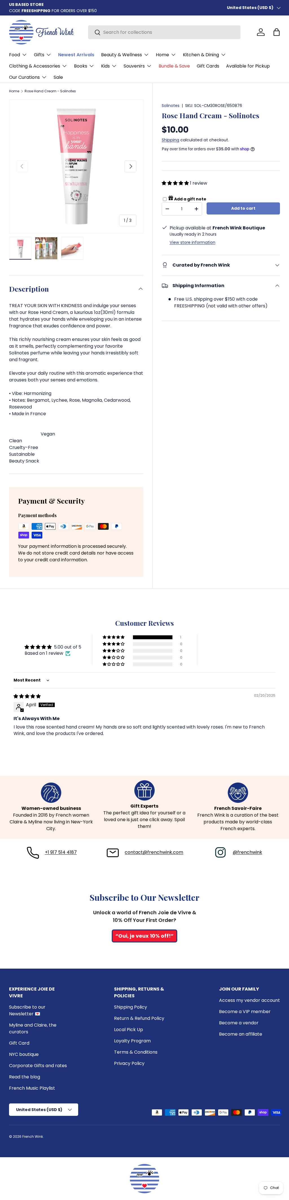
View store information (192, 242)
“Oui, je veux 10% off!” (144, 935)
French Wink (32, 1136)
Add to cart (243, 208)
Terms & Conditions (135, 1052)
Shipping (170, 140)
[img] (27, 696)
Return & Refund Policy (139, 1018)
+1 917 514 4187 (61, 852)
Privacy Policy (129, 1063)
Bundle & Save (174, 66)
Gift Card (19, 1043)
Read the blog (24, 1077)
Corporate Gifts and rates (38, 1065)
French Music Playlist (32, 1088)
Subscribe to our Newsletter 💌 (27, 1010)
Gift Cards (208, 66)
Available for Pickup (248, 66)
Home (14, 91)
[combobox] (164, 32)
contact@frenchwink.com (154, 852)
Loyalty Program (132, 1041)
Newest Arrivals (76, 55)
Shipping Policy (130, 1007)
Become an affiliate (240, 1034)
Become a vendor (239, 1023)
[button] (276, 32)
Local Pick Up (128, 1029)
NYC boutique (24, 1054)
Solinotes (170, 105)
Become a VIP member (245, 1011)
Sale (58, 77)
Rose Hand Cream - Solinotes (50, 91)
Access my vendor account (249, 1000)
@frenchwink (247, 852)
